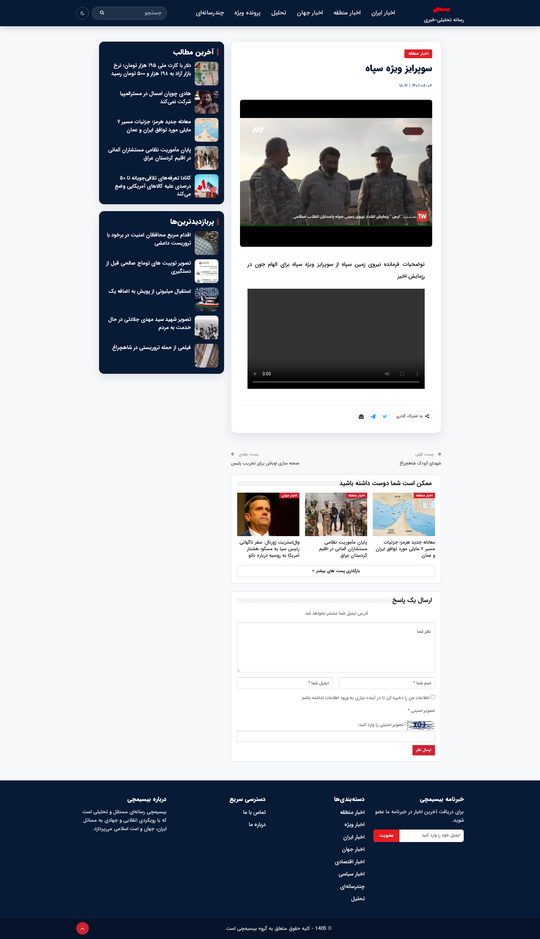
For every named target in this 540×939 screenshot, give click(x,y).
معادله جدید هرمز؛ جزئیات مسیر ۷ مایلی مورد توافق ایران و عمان (154, 126)
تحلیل (278, 13)
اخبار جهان (310, 13)
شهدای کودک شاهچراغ (420, 463)
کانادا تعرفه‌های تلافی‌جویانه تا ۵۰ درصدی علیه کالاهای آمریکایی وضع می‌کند (153, 186)
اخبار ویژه (354, 824)
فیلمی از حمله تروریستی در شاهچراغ (151, 348)
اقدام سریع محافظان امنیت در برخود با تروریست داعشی (149, 239)
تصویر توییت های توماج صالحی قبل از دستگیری (148, 267)
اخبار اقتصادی (350, 862)
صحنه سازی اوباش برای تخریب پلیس (265, 463)
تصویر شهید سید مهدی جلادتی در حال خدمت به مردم (149, 324)
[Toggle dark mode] (82, 13)
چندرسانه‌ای (210, 13)
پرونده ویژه (247, 13)
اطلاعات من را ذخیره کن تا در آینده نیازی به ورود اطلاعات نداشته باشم (365, 697)
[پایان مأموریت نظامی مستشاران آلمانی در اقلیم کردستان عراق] (336, 514)
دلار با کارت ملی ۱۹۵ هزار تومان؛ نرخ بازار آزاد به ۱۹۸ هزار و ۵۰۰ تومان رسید (151, 70)
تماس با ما (254, 812)
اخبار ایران (383, 13)
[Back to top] (82, 928)
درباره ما (257, 824)
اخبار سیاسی (351, 874)
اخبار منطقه (347, 13)
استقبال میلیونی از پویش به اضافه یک (149, 291)
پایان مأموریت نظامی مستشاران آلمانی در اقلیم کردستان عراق (149, 154)
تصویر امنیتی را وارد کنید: (381, 724)
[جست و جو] (102, 13)
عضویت (386, 835)
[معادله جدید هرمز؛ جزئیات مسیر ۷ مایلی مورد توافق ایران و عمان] (404, 514)
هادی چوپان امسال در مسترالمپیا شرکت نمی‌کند (155, 98)
